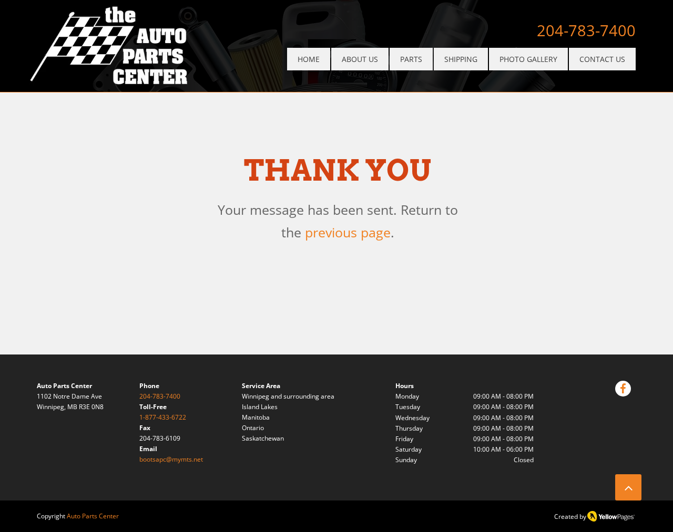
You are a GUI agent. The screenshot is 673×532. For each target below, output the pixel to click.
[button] (411, 59)
